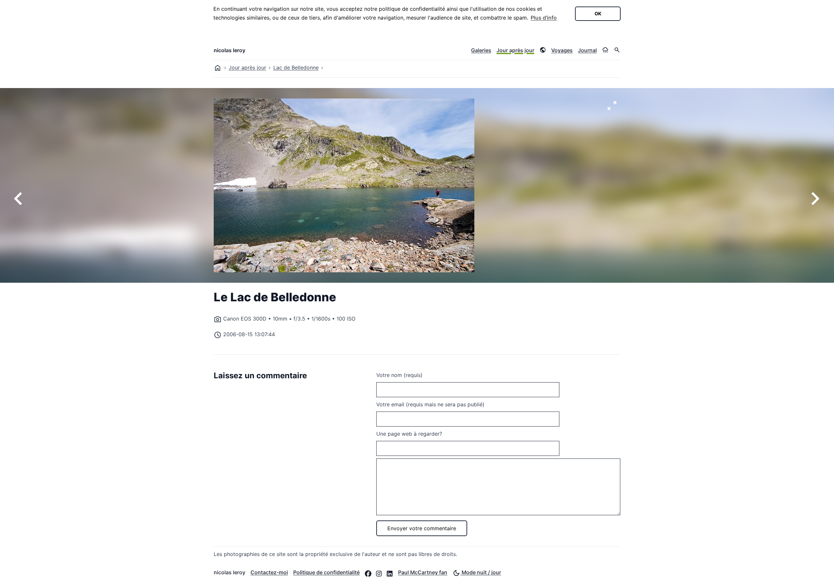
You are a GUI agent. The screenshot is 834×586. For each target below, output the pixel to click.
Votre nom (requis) (399, 375)
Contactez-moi (269, 572)
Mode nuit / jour (480, 572)
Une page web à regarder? (409, 433)
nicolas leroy (229, 50)
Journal (587, 50)
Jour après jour (515, 50)
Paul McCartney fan (422, 572)
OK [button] (598, 13)
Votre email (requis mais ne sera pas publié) (430, 404)
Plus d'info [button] (544, 17)
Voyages (562, 50)
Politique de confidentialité (326, 572)
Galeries (481, 50)
